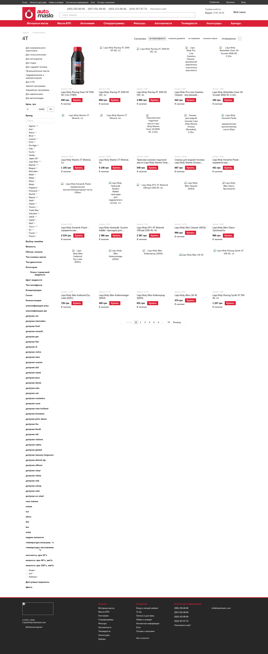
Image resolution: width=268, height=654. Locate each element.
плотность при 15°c (36, 555)
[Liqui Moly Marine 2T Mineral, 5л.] (115, 133)
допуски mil (32, 434)
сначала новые (210, 38)
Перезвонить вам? (158, 9)
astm (28, 532)
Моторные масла (37, 23)
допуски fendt (33, 429)
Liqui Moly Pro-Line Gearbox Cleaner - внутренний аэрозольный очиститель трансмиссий (189, 96)
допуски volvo (33, 352)
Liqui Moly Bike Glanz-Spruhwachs (223, 229)
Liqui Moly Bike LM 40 (186, 295)
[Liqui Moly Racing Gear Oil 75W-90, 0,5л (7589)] (77, 65)
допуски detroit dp (36, 460)
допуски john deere (36, 419)
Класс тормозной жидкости (39, 273)
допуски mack (33, 372)
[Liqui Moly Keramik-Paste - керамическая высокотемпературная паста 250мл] (77, 201)
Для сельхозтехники (36, 55)
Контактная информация (77, 2)
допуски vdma (33, 475)
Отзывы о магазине (106, 2)
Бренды (236, 23)
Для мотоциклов (34, 59)
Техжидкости (189, 23)
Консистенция (33, 300)
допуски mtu (32, 388)
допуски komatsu (35, 414)
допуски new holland (37, 408)
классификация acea (37, 305)
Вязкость (31, 246)
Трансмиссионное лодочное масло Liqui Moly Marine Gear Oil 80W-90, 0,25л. (152, 162)
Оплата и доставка (38, 2)
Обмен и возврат (56, 2)
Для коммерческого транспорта (36, 49)
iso (27, 511)
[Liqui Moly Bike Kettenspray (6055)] (153, 268)
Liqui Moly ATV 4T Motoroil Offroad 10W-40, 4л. (150, 229)
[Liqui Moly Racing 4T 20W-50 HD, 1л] (115, 65)
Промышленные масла (37, 71)
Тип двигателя (34, 262)
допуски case (33, 403)
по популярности (157, 38)
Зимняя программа (35, 86)
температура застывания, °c (40, 548)
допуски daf (32, 367)
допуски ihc (32, 424)
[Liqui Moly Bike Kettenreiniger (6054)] (115, 268)
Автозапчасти (163, 23)
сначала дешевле (176, 38)
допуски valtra (33, 444)
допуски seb (32, 480)
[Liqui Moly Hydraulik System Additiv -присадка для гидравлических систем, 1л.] (115, 201)
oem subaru (32, 501)
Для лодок (31, 63)
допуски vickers (34, 439)
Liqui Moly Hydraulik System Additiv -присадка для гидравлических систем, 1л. (114, 230)
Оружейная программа (37, 90)
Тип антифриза (34, 285)
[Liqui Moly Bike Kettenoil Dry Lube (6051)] (77, 268)
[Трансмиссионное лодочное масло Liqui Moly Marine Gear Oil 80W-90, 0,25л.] (153, 133)
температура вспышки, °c (40, 542)
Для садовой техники (36, 67)
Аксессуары (214, 23)
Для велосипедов (34, 98)
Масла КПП (64, 23)
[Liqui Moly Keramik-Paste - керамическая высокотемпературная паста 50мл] (229, 133)
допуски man (33, 357)
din (27, 522)
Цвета (29, 587)
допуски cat (32, 393)
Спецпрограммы (114, 23)
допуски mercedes (36, 321)
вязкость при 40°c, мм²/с (39, 560)
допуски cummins (35, 398)
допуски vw (32, 316)
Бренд (29, 115)
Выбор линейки (34, 241)
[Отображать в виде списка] (244, 38)
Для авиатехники (34, 94)
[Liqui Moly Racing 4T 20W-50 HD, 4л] (153, 65)
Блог (93, 2)
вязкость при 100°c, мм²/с (40, 565)
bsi (27, 527)
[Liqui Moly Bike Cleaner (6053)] (191, 201)
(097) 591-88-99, (97, 9)
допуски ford (33, 326)
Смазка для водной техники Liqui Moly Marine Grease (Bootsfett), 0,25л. (189, 162)
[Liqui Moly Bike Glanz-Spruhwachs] (229, 201)
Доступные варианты (37, 582)
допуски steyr (33, 470)
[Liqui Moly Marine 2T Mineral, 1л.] (77, 133)
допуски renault (34, 331)
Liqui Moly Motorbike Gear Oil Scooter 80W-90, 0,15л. (227, 93)
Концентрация (33, 290)
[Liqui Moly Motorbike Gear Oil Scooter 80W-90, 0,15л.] (229, 65)
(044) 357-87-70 (138, 9)
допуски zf (31, 347)
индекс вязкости (35, 537)
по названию (194, 38)
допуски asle (33, 491)
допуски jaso (33, 377)
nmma (29, 506)
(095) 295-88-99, (76, 9)
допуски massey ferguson (40, 455)
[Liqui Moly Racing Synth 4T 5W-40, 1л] (229, 268)
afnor (28, 516)
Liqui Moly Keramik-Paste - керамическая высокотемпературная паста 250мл (76, 231)
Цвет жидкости (34, 280)
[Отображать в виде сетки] (240, 38)
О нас (24, 2)
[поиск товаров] (192, 14)
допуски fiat (32, 341)
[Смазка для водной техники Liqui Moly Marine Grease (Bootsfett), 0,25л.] (191, 133)
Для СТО (30, 82)
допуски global (34, 450)
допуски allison (34, 465)
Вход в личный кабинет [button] (147, 608)
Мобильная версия (33, 627)
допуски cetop (33, 486)
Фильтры (139, 23)
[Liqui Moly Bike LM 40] (191, 268)
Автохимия (87, 23)
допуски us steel (35, 496)
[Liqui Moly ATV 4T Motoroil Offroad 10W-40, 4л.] (153, 201)
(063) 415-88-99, (118, 9)
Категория (31, 267)
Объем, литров (34, 252)
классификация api (36, 311)
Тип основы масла (36, 257)
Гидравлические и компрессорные (35, 76)
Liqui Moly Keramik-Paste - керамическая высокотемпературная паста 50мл (227, 163)
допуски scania (34, 362)
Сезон (29, 295)
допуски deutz (33, 383)
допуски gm (32, 336)
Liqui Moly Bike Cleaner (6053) (190, 227)
